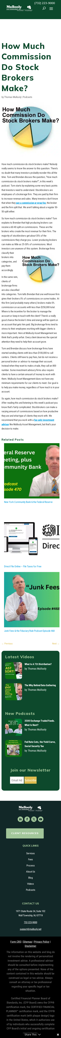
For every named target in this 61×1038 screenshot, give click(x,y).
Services (30, 853)
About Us (30, 871)
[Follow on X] (34, 819)
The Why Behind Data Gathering (40, 685)
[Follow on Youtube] (40, 819)
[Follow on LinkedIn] (20, 819)
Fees (30, 859)
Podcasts (27, 97)
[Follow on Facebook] (27, 819)
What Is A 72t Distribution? (38, 664)
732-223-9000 (30, 922)
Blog (30, 877)
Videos (30, 883)
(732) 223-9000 (44, 3)
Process (30, 865)
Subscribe (30, 780)
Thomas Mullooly (12, 97)
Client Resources (25, 833)
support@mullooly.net (30, 929)
